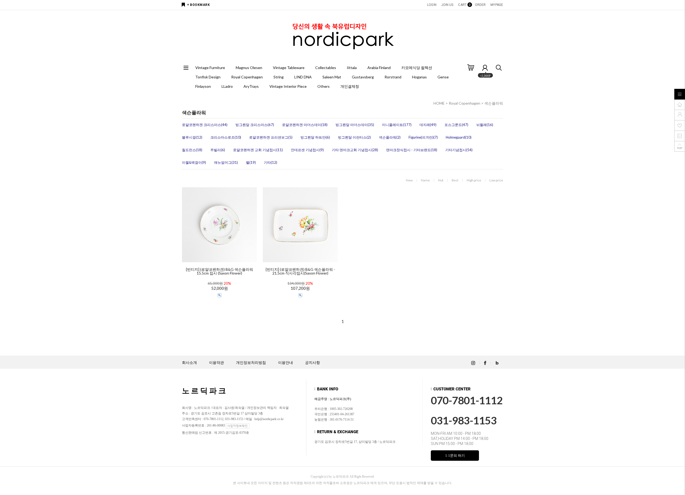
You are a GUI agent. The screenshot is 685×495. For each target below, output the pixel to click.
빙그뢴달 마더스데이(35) (355, 125)
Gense (443, 77)
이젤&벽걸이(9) (194, 162)
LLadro (227, 86)
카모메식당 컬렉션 (416, 67)
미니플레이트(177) (397, 125)
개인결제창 (349, 86)
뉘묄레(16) (484, 125)
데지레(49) (428, 125)
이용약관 (216, 363)
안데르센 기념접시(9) (307, 150)
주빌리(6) (217, 150)
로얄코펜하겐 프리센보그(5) (270, 137)
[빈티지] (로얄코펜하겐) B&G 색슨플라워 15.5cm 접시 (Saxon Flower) (219, 271)
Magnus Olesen (249, 67)
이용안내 (285, 363)
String (278, 77)
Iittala (352, 67)
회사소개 (189, 363)
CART (464, 5)
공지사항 (312, 363)
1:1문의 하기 (455, 456)
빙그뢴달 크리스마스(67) (254, 125)
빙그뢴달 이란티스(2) (354, 137)
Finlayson (203, 86)
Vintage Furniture (210, 67)
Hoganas (419, 77)
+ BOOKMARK (198, 5)
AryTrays (251, 86)
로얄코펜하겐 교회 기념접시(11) (258, 150)
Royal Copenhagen (247, 77)
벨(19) (251, 162)
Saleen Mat (331, 77)
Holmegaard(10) (458, 137)
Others (323, 86)
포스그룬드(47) (456, 125)
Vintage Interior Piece (288, 86)
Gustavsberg (363, 77)
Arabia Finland (379, 67)
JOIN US (447, 5)
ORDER (480, 5)
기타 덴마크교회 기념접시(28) (355, 150)
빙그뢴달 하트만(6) (315, 137)
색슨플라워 (493, 103)
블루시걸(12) (192, 137)
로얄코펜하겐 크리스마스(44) (204, 125)
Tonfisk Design (207, 77)
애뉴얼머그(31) (226, 162)
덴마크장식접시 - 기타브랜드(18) (411, 150)
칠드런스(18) (192, 150)
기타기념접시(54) (459, 150)
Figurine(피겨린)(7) (423, 137)
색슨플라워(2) (390, 137)
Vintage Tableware (289, 67)
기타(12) (270, 162)
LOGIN (431, 5)
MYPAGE (496, 5)
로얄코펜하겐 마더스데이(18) (305, 125)
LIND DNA (303, 77)
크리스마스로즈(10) (225, 137)
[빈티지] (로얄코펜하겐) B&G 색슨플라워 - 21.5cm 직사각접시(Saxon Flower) (300, 271)
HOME (439, 103)
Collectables (325, 67)
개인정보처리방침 (251, 363)
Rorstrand (393, 77)
